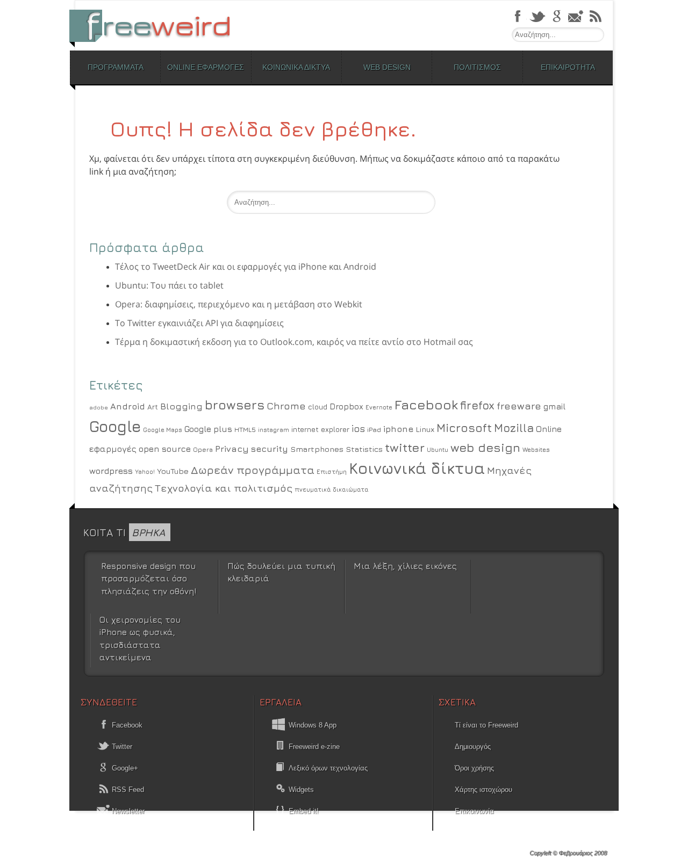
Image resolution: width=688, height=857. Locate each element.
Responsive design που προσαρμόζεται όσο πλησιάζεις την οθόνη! (148, 578)
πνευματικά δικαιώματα (332, 489)
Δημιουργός (473, 747)
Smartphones (316, 448)
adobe (98, 407)
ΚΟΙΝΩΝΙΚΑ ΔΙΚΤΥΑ (296, 67)
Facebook (426, 404)
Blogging (181, 406)
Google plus (208, 429)
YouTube (173, 471)
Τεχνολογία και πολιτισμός (223, 488)
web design (485, 447)
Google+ (124, 768)
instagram (273, 429)
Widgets (301, 790)
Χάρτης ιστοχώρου (483, 790)
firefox (477, 405)
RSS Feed (127, 790)
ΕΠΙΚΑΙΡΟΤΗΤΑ (568, 67)
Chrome (286, 406)
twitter (405, 447)
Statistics (364, 448)
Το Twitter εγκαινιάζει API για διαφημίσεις (199, 323)
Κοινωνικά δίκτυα (417, 468)
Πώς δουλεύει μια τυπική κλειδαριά (281, 572)
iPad (374, 430)
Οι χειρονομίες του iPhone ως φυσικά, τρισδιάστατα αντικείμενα (140, 638)
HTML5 (245, 430)
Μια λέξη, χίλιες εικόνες (405, 566)
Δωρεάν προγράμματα (252, 469)
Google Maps (162, 430)
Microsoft (464, 428)
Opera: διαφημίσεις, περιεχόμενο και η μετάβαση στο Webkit (238, 304)
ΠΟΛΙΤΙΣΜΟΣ (477, 67)
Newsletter (127, 811)
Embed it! (304, 811)
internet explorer (320, 429)
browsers (234, 404)
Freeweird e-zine (314, 747)
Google (115, 426)
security (269, 448)
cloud (317, 406)
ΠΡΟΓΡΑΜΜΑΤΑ (116, 67)
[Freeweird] (155, 25)
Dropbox (346, 406)
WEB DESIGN (387, 67)
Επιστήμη (332, 472)
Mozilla (514, 428)
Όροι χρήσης (474, 768)
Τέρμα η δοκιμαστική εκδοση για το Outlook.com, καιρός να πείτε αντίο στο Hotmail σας (294, 342)
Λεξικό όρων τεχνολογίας (328, 768)
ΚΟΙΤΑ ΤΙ (124, 532)
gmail (554, 406)
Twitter (121, 747)
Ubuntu (437, 449)
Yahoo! (145, 472)
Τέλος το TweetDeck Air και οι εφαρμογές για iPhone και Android (245, 266)
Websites (536, 449)
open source (165, 448)
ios (358, 428)
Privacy (232, 448)
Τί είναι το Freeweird (486, 725)
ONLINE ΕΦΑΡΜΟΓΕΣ (205, 67)
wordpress (111, 470)
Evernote (379, 407)
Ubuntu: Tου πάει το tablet (169, 285)
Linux (424, 429)
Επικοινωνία (474, 811)
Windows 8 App (312, 725)
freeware (519, 406)
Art (152, 406)
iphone (398, 428)
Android (127, 406)
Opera (203, 449)
